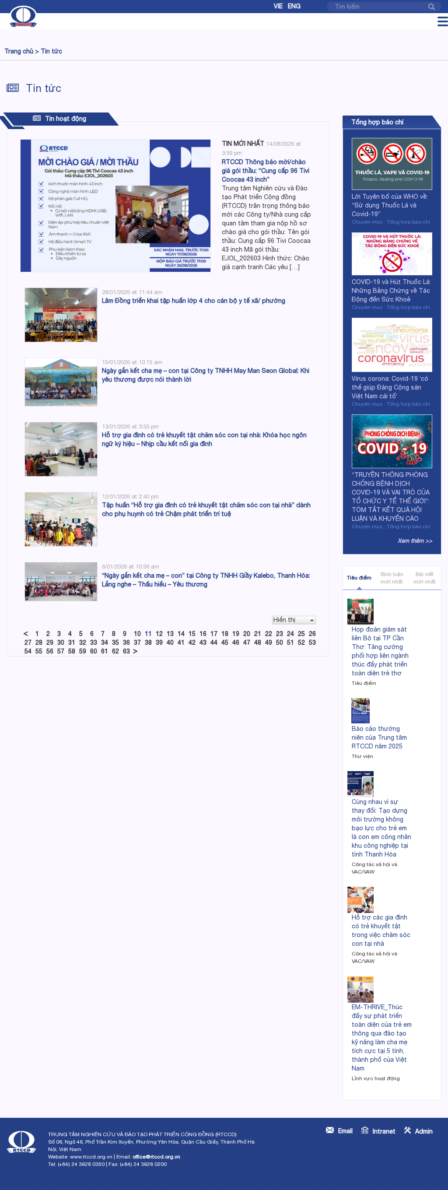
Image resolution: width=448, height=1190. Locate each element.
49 (268, 642)
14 (181, 633)
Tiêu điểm (359, 578)
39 (159, 642)
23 (279, 633)
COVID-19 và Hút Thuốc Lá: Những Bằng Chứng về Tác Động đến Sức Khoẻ (391, 290)
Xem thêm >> (415, 540)
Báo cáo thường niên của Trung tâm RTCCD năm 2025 (379, 737)
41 (181, 642)
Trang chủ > (21, 51)
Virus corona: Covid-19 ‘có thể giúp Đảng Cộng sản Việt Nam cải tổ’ (390, 387)
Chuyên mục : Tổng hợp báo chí (391, 222)
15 (192, 633)
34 (104, 642)
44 (213, 642)
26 (312, 633)
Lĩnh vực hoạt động (376, 1078)
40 (170, 642)
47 (246, 642)
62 (115, 651)
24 (290, 633)
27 (28, 642)
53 (312, 642)
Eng (294, 6)
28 (38, 642)
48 (257, 642)
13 (170, 633)
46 (235, 642)
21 (257, 633)
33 (93, 642)
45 (224, 642)
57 (60, 651)
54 (28, 651)
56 (49, 651)
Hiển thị (284, 619)
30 (60, 642)
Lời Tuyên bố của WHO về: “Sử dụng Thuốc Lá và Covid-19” (390, 205)
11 (148, 633)
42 (192, 642)
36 (126, 642)
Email (345, 1130)
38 (148, 642)
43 (203, 642)
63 (126, 651)
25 (301, 633)
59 (82, 651)
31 (71, 642)
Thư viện (362, 756)
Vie (278, 6)
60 (93, 651)
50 (279, 642)
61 (104, 651)
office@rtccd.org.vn (156, 1157)
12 (159, 633)
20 (246, 633)
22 (268, 633)
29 (49, 642)
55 (38, 651)
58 (71, 651)
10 (137, 633)
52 (301, 642)
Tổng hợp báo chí (377, 122)
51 (290, 642)
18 (224, 633)
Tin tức (51, 51)
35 (115, 642)
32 (82, 642)
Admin (424, 1131)
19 (235, 633)
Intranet (384, 1131)
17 (213, 633)
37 (137, 642)
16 (203, 633)
